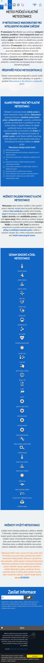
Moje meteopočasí (35, 4)
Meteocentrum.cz (15, 81)
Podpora (18, 4)
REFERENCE (25, 577)
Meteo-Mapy (6, 4)
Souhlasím (35, 656)
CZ (1, 1)
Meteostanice (10, 4)
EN (2, 6)
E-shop (22, 4)
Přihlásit (41, 4)
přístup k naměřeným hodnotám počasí (17, 230)
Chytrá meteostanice (14, 4)
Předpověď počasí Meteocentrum (19, 649)
